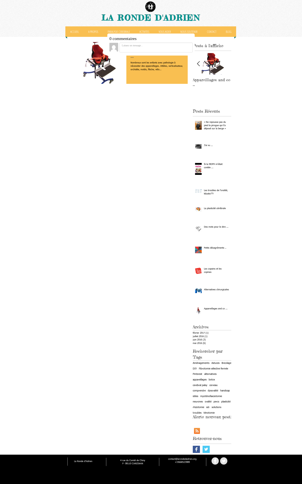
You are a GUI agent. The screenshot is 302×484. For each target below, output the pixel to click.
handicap (225, 391)
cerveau (213, 385)
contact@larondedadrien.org (182, 459)
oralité (208, 402)
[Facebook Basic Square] (196, 449)
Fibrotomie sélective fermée (213, 368)
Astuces (215, 363)
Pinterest (197, 374)
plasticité (226, 402)
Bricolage (226, 363)
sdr (208, 407)
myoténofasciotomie (211, 396)
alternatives (210, 374)
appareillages (200, 380)
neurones (198, 402)
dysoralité (213, 391)
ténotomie (209, 413)
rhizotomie (198, 407)
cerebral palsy (200, 385)
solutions (216, 407)
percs (216, 402)
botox (212, 380)
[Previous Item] (198, 64)
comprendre (199, 391)
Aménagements (201, 363)
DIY (195, 368)
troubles (197, 413)
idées (195, 396)
